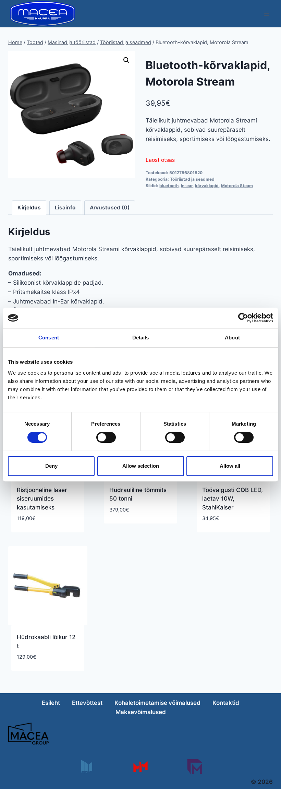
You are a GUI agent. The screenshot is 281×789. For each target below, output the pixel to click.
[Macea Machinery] (140, 766)
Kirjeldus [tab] (29, 207)
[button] (126, 60)
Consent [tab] (48, 337)
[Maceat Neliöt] (194, 766)
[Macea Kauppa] (86, 766)
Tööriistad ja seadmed (192, 179)
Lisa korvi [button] (123, 530)
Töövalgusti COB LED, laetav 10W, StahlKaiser (232, 499)
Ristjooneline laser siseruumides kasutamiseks (42, 499)
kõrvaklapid (207, 185)
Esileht (51, 702)
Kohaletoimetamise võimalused (157, 702)
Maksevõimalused (140, 712)
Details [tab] (140, 337)
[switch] (106, 437)
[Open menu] (266, 13)
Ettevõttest (87, 702)
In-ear (187, 185)
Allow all (230, 466)
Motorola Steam (237, 185)
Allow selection (140, 466)
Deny (51, 466)
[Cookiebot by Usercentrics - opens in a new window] (243, 318)
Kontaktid (225, 702)
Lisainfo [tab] (65, 207)
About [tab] (232, 337)
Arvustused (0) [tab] (110, 207)
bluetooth (169, 185)
